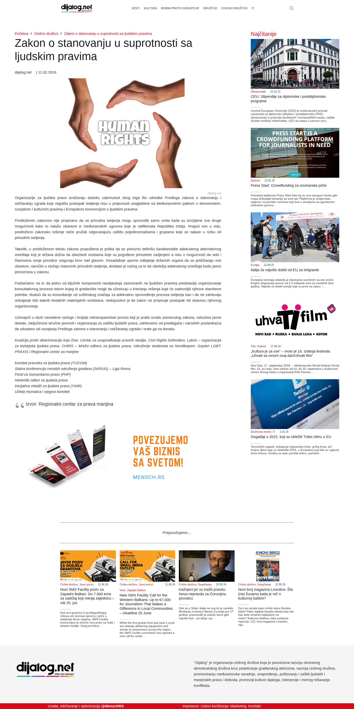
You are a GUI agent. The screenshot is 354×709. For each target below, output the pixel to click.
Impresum (191, 706)
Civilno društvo (69, 584)
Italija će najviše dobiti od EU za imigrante (285, 270)
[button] (291, 8)
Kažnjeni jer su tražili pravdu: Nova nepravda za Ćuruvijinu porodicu (202, 593)
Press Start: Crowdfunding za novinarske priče (289, 185)
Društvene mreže (261, 431)
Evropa (255, 265)
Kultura (262, 346)
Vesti (123, 590)
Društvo (255, 180)
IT (274, 431)
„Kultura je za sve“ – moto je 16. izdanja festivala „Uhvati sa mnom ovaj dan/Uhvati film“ (290, 353)
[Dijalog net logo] (76, 8)
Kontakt (254, 706)
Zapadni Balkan (136, 590)
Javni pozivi (86, 584)
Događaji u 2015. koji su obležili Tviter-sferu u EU (291, 437)
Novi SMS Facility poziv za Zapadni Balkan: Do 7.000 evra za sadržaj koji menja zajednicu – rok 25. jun (87, 596)
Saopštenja (204, 584)
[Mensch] (118, 416)
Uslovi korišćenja (214, 706)
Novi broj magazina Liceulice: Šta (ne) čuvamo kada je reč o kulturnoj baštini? (265, 593)
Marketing (238, 706)
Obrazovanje (258, 91)
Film (253, 346)
